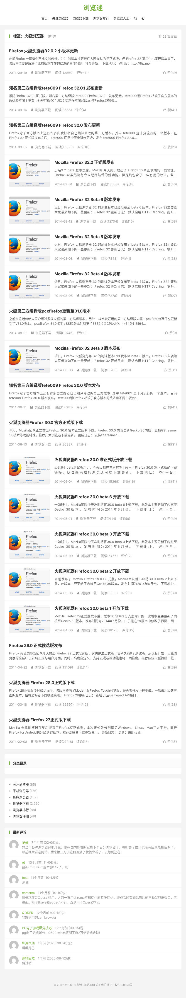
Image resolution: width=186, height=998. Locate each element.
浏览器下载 (80, 18)
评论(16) (129, 481)
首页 (44, 18)
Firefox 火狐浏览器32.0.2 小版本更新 (43, 50)
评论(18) (128, 184)
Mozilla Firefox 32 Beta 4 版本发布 (87, 273)
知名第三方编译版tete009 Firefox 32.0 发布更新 (54, 125)
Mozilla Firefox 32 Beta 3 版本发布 (87, 348)
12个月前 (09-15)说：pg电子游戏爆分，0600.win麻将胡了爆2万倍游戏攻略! (61, 930)
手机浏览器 (21, 791)
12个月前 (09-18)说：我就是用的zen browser (45, 915)
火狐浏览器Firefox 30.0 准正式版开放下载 (93, 459)
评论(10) (83, 147)
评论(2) (126, 296)
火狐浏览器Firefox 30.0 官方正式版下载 (46, 422)
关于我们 (100, 985)
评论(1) (126, 258)
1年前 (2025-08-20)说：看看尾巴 (48, 945)
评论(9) (81, 407)
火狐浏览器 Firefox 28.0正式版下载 (42, 682)
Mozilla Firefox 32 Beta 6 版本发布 (87, 199)
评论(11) (83, 73)
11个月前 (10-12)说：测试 (41, 880)
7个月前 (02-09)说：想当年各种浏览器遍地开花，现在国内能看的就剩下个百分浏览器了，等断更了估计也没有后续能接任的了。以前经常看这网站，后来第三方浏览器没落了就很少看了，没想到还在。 (99, 847)
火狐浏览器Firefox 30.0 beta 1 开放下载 (91, 608)
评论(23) (83, 704)
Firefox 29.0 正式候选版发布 (35, 645)
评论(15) (128, 630)
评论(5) (126, 593)
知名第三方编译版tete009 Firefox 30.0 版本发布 (54, 385)
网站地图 (89, 985)
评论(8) (125, 519)
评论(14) (82, 667)
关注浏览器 (60, 18)
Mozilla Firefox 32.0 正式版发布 (84, 162)
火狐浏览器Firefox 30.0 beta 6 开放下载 (91, 496)
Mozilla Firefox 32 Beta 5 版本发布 (87, 236)
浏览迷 (93, 8)
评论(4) (80, 110)
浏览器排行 (101, 18)
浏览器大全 (121, 18)
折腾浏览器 (21, 797)
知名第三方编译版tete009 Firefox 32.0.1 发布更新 (56, 88)
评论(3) (82, 333)
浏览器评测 (21, 816)
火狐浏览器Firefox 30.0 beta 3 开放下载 (91, 534)
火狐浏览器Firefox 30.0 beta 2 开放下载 (91, 571)
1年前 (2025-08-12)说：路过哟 (47, 960)
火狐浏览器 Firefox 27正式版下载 (40, 719)
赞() (170, 73)
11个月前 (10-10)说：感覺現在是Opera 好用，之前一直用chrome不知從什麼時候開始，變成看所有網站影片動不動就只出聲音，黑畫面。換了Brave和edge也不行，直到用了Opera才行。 (99, 897)
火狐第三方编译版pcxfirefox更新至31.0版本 (50, 311)
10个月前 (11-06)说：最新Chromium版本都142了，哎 (45, 864)
